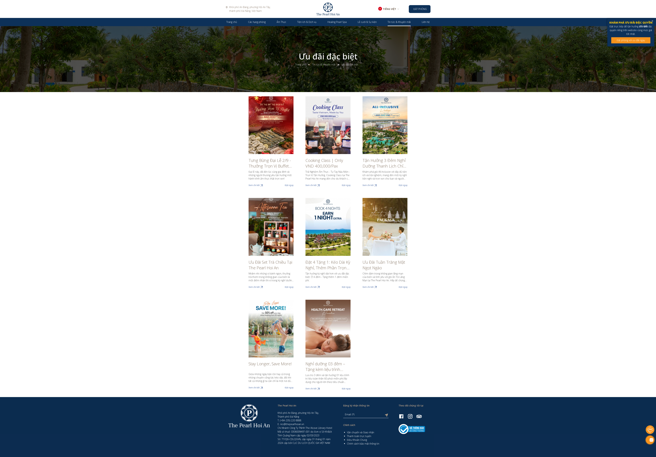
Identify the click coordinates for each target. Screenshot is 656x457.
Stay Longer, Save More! (270, 363)
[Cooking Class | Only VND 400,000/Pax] (327, 125)
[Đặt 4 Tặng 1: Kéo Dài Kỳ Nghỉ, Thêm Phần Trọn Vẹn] (327, 227)
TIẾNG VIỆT (389, 9)
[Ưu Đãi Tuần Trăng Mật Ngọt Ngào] (385, 227)
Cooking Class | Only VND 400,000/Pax (324, 163)
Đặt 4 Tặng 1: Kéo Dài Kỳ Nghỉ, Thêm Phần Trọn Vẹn (327, 265)
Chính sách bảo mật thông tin (363, 443)
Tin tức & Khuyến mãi (323, 64)
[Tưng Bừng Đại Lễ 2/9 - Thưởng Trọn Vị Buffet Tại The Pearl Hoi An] (271, 125)
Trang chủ (300, 64)
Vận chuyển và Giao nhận (360, 432)
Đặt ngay (289, 185)
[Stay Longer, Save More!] (271, 328)
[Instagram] (410, 416)
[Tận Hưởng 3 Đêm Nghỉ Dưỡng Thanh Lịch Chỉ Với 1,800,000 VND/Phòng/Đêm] (385, 125)
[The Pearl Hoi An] (328, 8)
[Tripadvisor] (419, 416)
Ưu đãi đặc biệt (328, 56)
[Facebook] (401, 416)
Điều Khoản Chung (357, 439)
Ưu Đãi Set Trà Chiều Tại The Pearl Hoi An (270, 265)
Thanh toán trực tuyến (359, 436)
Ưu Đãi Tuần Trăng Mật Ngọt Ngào (384, 265)
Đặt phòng (420, 9)
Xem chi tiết (254, 185)
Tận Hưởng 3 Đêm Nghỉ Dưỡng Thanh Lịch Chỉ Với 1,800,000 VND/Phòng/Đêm (384, 163)
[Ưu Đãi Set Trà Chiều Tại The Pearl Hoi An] (271, 227)
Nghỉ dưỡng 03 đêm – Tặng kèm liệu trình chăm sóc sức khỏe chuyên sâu (325, 366)
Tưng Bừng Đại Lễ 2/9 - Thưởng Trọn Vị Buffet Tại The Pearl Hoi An (270, 163)
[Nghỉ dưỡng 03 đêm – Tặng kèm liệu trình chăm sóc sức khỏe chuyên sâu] (327, 328)
